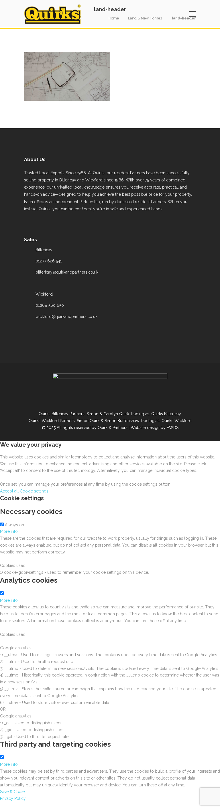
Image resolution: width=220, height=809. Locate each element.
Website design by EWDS (154, 427)
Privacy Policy (13, 798)
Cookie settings (34, 491)
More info (9, 531)
